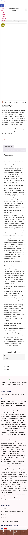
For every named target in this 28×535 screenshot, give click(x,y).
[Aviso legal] (1, 508)
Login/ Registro (3, 533)
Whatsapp (16, 532)
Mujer (10, 20)
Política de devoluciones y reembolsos (13, 511)
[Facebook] (2, 529)
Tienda (5, 20)
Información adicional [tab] (11, 150)
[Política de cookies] (1, 517)
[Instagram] (5, 529)
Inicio (2, 20)
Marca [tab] (23, 150)
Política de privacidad (8, 514)
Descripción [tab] (8, 146)
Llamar (23, 532)
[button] (26, 10)
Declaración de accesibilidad (10, 521)
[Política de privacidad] (1, 514)
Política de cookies (8, 518)
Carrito (10, 532)
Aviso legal (6, 508)
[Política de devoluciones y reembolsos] (1, 511)
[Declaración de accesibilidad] (1, 520)
